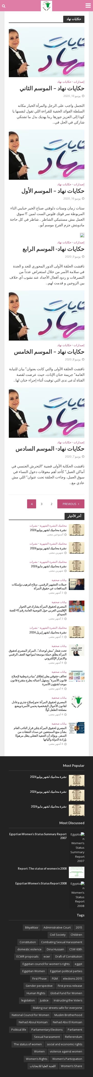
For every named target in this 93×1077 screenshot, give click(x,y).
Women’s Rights (36, 1059)
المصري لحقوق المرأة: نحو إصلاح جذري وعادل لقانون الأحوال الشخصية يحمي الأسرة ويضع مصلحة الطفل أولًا (39, 705)
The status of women (28, 1044)
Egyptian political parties (66, 971)
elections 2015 (72, 979)
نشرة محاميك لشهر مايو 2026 (49, 566)
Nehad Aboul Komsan (33, 1022)
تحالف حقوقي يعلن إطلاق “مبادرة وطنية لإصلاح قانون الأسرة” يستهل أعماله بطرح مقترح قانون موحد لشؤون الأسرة (38, 680)
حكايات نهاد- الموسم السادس (50, 448)
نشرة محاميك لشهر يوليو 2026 (48, 530)
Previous (69, 504)
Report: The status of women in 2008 (42, 868)
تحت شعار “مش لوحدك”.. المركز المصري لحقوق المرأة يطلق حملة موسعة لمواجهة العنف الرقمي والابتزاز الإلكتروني (38, 654)
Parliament (75, 1030)
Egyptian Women (33, 971)
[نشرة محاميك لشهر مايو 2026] (76, 566)
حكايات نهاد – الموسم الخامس (49, 351)
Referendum (73, 1037)
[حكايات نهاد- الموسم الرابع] (82, 235)
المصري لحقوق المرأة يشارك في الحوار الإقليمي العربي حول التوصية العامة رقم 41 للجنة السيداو (38, 610)
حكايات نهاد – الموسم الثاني (52, 88)
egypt (78, 964)
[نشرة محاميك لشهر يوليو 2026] (76, 529)
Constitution (28, 942)
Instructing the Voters (68, 1000)
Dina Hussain (55, 949)
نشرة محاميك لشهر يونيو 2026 (48, 548)
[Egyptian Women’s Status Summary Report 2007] (76, 848)
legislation (28, 1000)
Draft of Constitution (68, 956)
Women (39, 1051)
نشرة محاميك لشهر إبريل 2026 (48, 632)
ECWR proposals (27, 956)
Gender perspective (39, 986)
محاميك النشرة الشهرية (53, 525)
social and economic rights (64, 1044)
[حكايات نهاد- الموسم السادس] (46, 412)
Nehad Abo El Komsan (67, 1022)
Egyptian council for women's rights (46, 964)
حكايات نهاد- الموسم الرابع (53, 248)
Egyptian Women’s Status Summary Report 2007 (38, 836)
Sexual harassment (47, 1037)
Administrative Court (57, 927)
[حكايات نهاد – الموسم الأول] (46, 154)
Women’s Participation (67, 1059)
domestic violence (29, 949)
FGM (55, 979)
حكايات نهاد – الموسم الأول (52, 190)
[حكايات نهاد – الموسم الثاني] (46, 51)
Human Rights (36, 993)
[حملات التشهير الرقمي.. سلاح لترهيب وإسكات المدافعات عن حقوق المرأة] (76, 584)
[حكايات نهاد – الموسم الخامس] (46, 315)
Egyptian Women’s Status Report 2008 (41, 883)
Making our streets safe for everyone (57, 1008)
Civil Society (57, 935)
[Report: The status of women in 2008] (76, 872)
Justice (44, 1000)
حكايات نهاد (64, 82)
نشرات (33, 525)
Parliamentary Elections (47, 1030)
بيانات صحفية (59, 580)
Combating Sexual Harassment (61, 942)
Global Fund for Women (66, 993)
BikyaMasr (31, 927)
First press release (70, 986)
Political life (18, 1030)
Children (76, 935)
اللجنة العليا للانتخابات (43, 1066)
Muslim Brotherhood (68, 1015)
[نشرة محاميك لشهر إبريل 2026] (76, 632)
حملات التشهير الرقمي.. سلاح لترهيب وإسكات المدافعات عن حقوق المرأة (39, 586)
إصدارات (79, 82)
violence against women (66, 1051)
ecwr (47, 956)
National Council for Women (30, 1015)
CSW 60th (75, 949)
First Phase (39, 979)
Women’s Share (71, 1066)
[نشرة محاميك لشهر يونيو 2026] (76, 547)
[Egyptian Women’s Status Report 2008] (76, 895)
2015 (79, 927)
